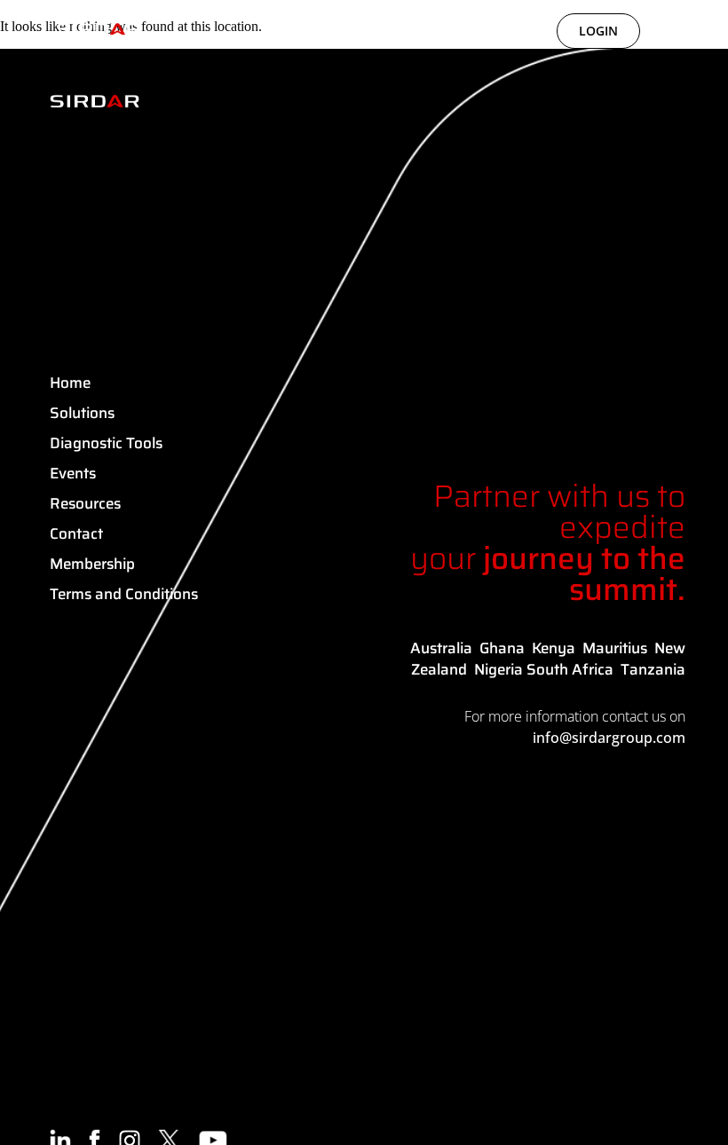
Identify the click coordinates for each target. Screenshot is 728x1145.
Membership (92, 563)
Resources (85, 503)
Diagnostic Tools (106, 442)
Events (73, 473)
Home (70, 382)
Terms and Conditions (124, 593)
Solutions (82, 412)
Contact (76, 533)
